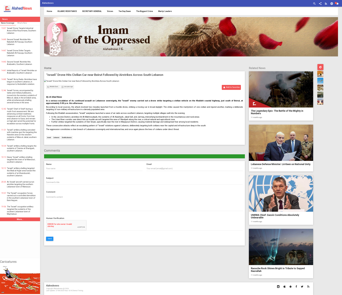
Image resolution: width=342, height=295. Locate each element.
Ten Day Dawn (124, 11)
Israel (49, 137)
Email (149, 164)
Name (49, 164)
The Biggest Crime (144, 11)
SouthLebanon (67, 137)
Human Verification (55, 218)
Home (47, 68)
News (5, 19)
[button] (320, 4)
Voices (110, 11)
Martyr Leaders (165, 11)
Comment (50, 192)
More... (20, 219)
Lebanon (56, 137)
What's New (22, 23)
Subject (49, 178)
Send (50, 239)
